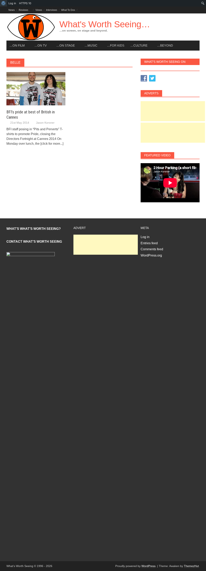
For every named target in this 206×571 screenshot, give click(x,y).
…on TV (40, 45)
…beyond (165, 45)
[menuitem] (3, 3)
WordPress (148, 566)
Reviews (23, 10)
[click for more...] (51, 143)
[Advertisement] (173, 111)
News (11, 10)
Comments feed (152, 249)
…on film (17, 45)
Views (38, 10)
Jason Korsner (45, 122)
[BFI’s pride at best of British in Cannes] (35, 88)
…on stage (65, 45)
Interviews (51, 10)
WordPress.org (151, 255)
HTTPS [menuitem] (25, 3)
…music (90, 45)
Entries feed (149, 243)
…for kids (115, 45)
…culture (138, 45)
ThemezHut (191, 566)
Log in (145, 237)
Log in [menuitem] (12, 3)
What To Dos (68, 10)
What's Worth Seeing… (104, 24)
